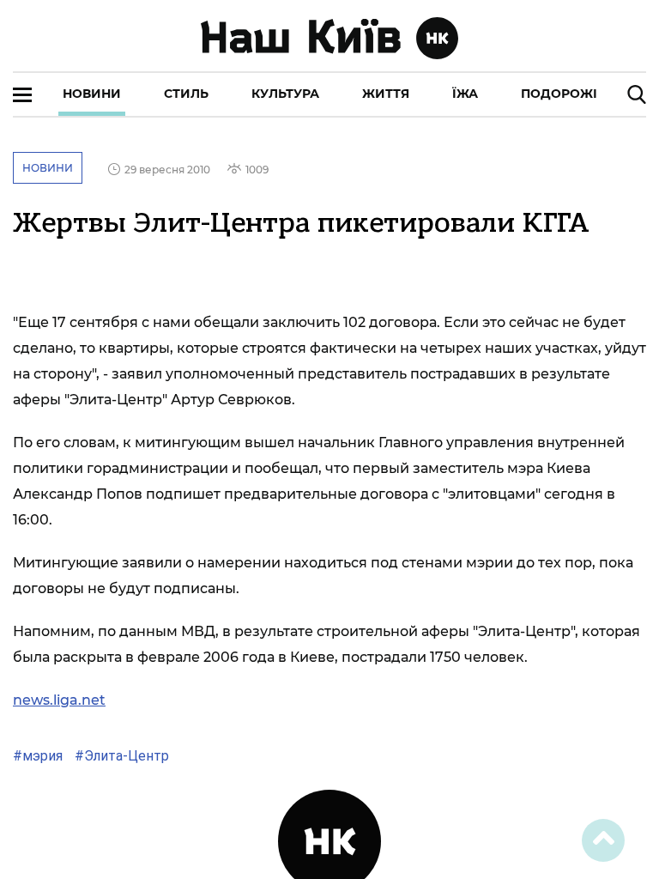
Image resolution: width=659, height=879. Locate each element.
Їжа (465, 93)
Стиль (186, 93)
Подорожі (559, 93)
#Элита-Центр (120, 756)
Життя (385, 93)
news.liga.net (59, 700)
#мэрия (38, 756)
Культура (285, 93)
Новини (92, 93)
